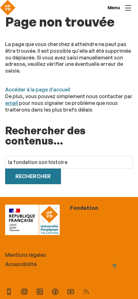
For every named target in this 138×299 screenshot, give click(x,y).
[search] (69, 162)
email (11, 103)
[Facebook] (55, 292)
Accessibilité (21, 264)
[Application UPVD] (9, 292)
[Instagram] (24, 292)
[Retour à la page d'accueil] (7, 7)
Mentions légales (25, 255)
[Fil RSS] (86, 292)
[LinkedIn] (40, 292)
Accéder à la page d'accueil (37, 89)
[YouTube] (70, 292)
